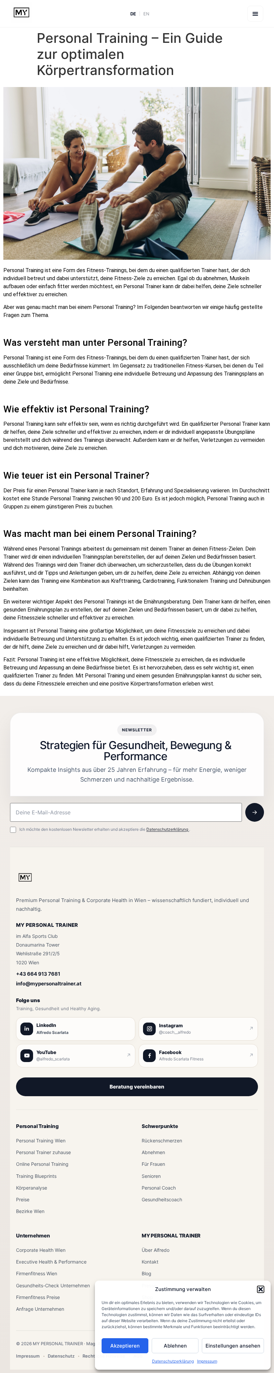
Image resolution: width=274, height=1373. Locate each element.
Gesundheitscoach (162, 1199)
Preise (22, 1199)
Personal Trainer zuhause (43, 1152)
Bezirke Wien (30, 1211)
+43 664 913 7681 (38, 974)
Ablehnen (175, 1346)
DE (133, 14)
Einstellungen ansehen (233, 1346)
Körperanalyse (31, 1188)
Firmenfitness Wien (36, 1273)
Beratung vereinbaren (137, 1086)
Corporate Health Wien (40, 1250)
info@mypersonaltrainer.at (49, 983)
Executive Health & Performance (51, 1262)
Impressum (207, 1361)
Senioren (151, 1176)
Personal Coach (159, 1188)
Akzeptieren (125, 1346)
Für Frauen (153, 1164)
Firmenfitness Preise (38, 1297)
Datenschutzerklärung (173, 1361)
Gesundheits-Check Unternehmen (53, 1285)
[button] (260, 1289)
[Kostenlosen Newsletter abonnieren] (254, 812)
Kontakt (150, 1262)
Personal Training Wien (40, 1140)
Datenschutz (61, 1356)
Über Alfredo (155, 1250)
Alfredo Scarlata (52, 1032)
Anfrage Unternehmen (40, 1309)
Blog (146, 1273)
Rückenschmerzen (162, 1140)
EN (146, 14)
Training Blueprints (36, 1176)
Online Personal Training (42, 1164)
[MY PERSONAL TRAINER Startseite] (25, 881)
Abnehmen (153, 1152)
